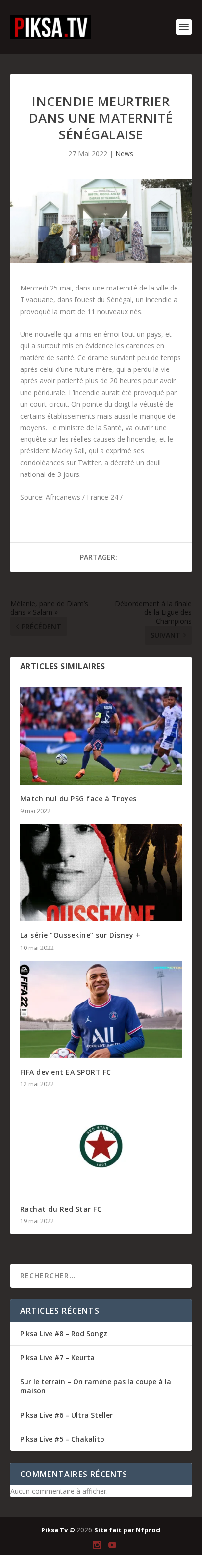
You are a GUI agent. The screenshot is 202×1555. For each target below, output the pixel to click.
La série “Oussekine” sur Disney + (80, 935)
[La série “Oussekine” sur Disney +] (101, 872)
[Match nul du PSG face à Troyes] (101, 735)
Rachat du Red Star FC (61, 1208)
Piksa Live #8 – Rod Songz (63, 1333)
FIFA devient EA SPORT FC (65, 1072)
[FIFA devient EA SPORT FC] (101, 1009)
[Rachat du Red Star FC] (101, 1145)
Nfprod (148, 1530)
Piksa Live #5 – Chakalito (62, 1439)
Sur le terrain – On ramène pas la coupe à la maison (95, 1386)
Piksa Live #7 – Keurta (57, 1357)
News (124, 153)
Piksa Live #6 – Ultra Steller (66, 1415)
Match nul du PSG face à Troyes (78, 798)
